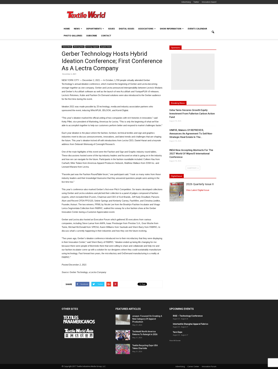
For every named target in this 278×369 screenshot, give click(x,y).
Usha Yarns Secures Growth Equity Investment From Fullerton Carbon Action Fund (192, 113)
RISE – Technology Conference (188, 316)
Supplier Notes (106, 47)
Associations (145, 28)
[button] (212, 32)
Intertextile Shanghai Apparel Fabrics (190, 324)
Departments (94, 28)
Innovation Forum (209, 366)
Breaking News (79, 47)
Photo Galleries (73, 35)
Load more (191, 168)
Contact (106, 35)
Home (67, 28)
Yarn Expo (177, 332)
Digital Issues (126, 28)
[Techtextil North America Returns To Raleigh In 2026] (123, 335)
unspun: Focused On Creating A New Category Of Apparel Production (147, 319)
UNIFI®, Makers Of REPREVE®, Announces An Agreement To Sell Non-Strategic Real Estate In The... (191, 133)
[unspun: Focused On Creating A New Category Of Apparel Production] (123, 320)
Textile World (67, 47)
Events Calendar (197, 28)
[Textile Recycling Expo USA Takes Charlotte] (123, 349)
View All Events (175, 340)
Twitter (196, 2)
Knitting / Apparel (92, 47)
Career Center (193, 366)
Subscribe (91, 35)
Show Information (170, 28)
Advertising (186, 2)
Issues (111, 28)
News (77, 28)
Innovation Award (209, 2)
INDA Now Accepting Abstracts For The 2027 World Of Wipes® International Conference (191, 153)
